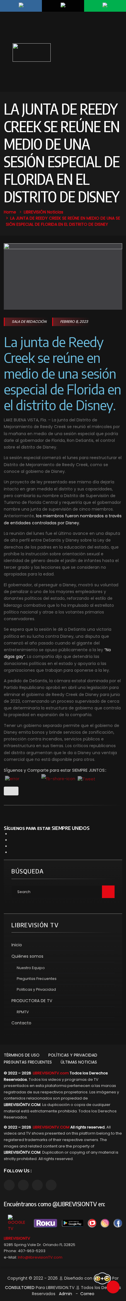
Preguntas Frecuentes (37, 978)
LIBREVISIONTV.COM (51, 1127)
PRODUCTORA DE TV (31, 1001)
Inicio (16, 945)
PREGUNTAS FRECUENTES (28, 1062)
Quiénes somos (27, 956)
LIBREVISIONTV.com (51, 1073)
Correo (87, 1294)
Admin (65, 1294)
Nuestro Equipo (31, 967)
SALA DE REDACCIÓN (29, 321)
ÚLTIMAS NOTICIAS (79, 1062)
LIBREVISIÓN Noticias (43, 212)
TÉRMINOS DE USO (22, 1055)
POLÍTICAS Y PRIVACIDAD (72, 1055)
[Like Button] (11, 791)
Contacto (21, 1023)
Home (10, 212)
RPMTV (23, 1011)
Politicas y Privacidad (36, 989)
